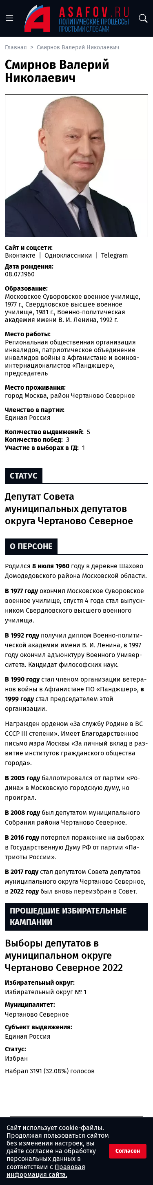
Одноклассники (68, 255)
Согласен (127, 1150)
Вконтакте (21, 255)
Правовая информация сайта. (46, 1170)
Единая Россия (28, 1036)
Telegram (114, 255)
